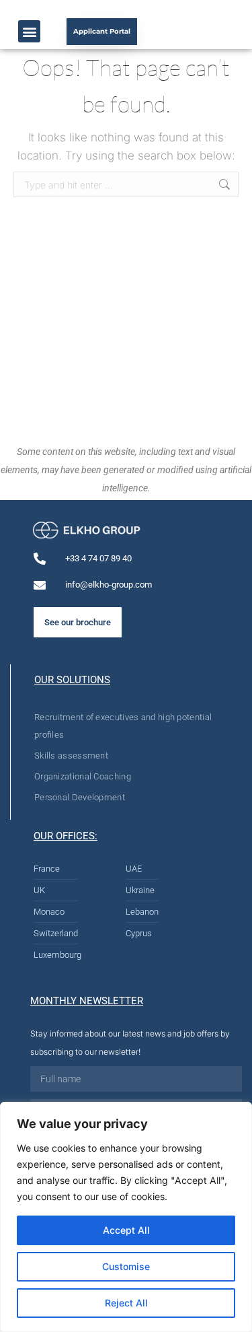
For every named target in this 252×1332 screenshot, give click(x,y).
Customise (126, 1266)
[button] (29, 31)
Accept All (126, 1230)
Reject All (126, 1302)
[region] (126, 1217)
